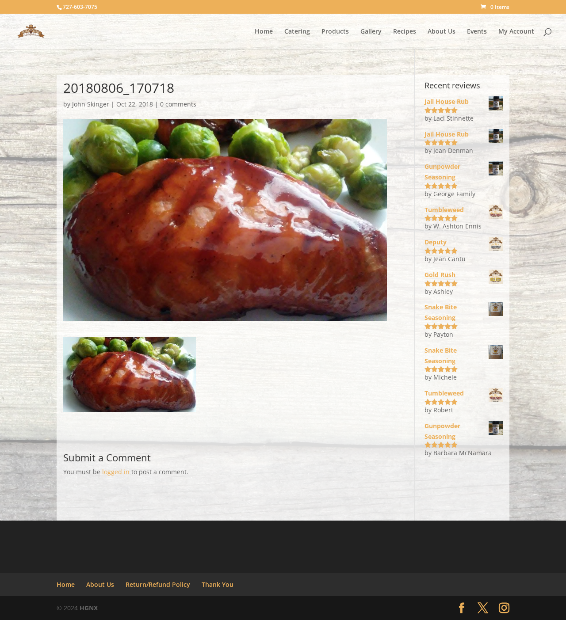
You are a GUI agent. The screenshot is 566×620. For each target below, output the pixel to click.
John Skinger (90, 104)
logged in (116, 472)
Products (335, 31)
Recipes (404, 31)
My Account (516, 31)
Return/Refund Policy (158, 584)
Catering (297, 31)
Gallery (371, 31)
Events (477, 31)
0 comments (178, 104)
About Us (441, 31)
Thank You (217, 584)
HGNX (89, 608)
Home (264, 31)
